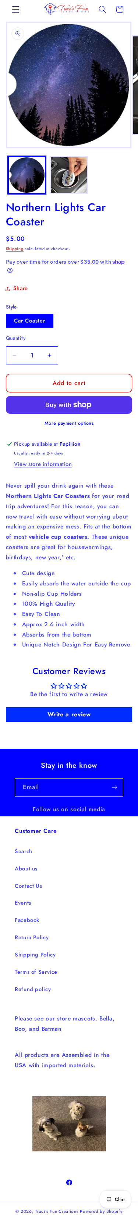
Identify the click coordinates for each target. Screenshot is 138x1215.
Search (23, 851)
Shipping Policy (35, 955)
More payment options (69, 423)
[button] (15, 9)
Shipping (15, 249)
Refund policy (33, 989)
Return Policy (32, 937)
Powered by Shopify (101, 1211)
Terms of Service (36, 972)
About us (26, 869)
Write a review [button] (69, 714)
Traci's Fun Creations (56, 1211)
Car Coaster (30, 321)
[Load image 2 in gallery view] (69, 175)
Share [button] (20, 288)
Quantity (15, 338)
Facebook (27, 920)
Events (23, 903)
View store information (43, 464)
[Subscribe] (114, 787)
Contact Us (28, 886)
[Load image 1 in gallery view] (27, 175)
